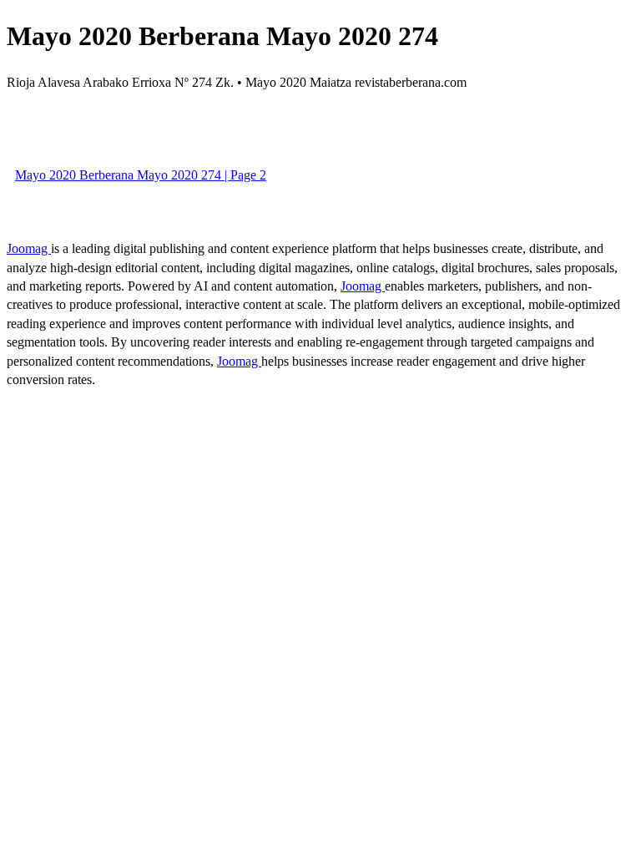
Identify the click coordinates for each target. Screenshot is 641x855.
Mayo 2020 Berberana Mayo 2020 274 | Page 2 (140, 175)
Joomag (29, 248)
